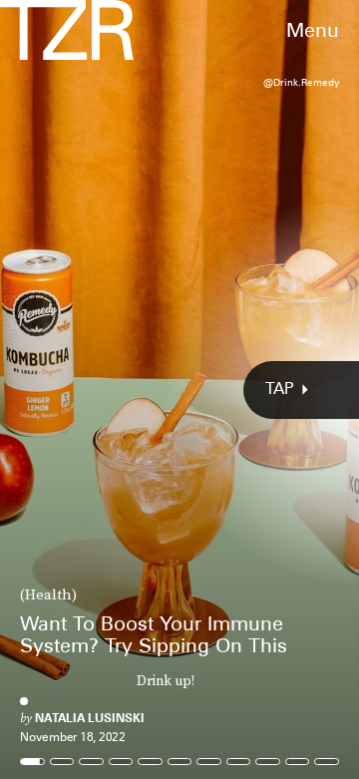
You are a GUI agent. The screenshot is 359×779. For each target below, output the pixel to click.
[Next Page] (239, 389)
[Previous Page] (59, 389)
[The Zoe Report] (67, 30)
